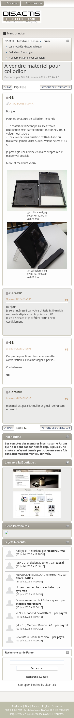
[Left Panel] (67, 41)
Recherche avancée (37, 676)
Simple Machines (31, 710)
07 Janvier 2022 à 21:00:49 (18, 348)
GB (11, 97)
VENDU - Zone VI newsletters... (34, 613)
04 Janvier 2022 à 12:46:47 (22, 103)
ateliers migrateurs (28, 604)
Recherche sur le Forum (19, 652)
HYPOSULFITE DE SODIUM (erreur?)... (39, 574)
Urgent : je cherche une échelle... (36, 587)
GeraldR (15, 293)
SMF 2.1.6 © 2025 (13, 710)
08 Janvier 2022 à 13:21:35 (18, 397)
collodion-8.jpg (38, 270)
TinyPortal (17, 706)
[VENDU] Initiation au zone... (33, 562)
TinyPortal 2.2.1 (48, 710)
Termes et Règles (40, 706)
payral (59, 562)
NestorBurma (56, 551)
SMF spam (24, 685)
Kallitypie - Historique (28, 551)
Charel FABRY (24, 578)
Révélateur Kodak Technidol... (34, 637)
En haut (8, 427)
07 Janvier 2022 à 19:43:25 (18, 299)
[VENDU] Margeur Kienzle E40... (35, 625)
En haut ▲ (57, 706)
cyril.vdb (21, 591)
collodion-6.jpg (38, 212)
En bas (7, 87)
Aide (27, 706)
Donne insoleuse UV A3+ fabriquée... (38, 600)
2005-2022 (64, 710)
